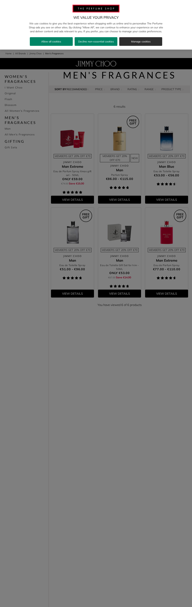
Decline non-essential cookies (96, 41)
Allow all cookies (51, 41)
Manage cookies (141, 41)
